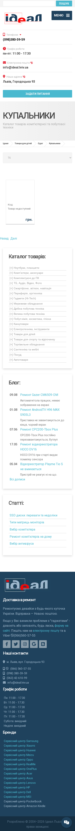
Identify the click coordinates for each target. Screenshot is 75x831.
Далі (13, 238)
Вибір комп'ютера (22, 529)
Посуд (15, 354)
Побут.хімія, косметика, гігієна (30, 318)
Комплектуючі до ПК (24, 278)
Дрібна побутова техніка (27, 308)
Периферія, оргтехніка (26, 293)
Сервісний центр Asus (18, 778)
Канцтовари (19, 323)
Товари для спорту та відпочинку (32, 339)
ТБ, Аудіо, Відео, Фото (26, 283)
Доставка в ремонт (19, 599)
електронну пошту (46, 630)
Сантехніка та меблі (24, 349)
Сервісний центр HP (17, 787)
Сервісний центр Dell (17, 792)
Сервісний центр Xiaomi (19, 745)
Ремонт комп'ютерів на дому (31, 536)
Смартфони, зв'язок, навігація (30, 288)
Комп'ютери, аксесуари (26, 272)
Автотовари (19, 359)
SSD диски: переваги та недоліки (33, 515)
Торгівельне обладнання (27, 344)
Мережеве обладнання (26, 303)
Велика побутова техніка (27, 313)
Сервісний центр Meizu (19, 755)
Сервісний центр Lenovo (20, 783)
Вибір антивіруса (22, 543)
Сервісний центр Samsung (21, 741)
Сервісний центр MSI (17, 796)
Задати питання (37, 93)
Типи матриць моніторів (27, 522)
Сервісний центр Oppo (18, 759)
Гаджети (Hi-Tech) (23, 298)
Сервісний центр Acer (18, 773)
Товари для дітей (22, 334)
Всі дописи (17, 479)
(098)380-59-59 (14, 39)
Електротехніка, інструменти (29, 329)
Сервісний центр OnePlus (20, 769)
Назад (4, 238)
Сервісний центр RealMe (20, 764)
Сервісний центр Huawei (20, 750)
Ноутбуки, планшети (24, 267)
